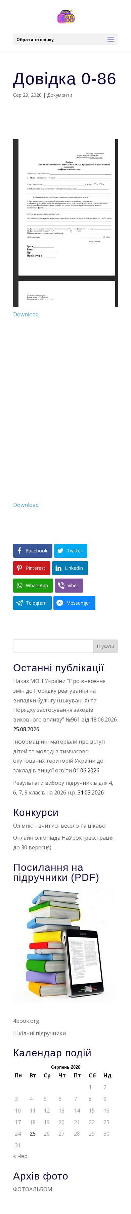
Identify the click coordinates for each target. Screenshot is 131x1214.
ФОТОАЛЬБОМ (32, 1189)
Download (26, 314)
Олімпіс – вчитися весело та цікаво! (59, 825)
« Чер (20, 1156)
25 (33, 1133)
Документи (59, 95)
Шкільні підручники (39, 1033)
